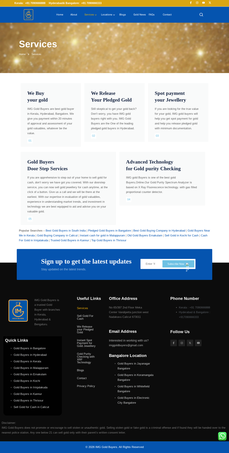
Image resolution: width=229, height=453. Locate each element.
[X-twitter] (210, 2)
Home (59, 14)
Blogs (122, 14)
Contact (167, 14)
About (73, 14)
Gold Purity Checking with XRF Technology (86, 358)
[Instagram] (197, 2)
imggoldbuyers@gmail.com (126, 345)
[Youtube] (203, 2)
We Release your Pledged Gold (85, 329)
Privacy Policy (86, 386)
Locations (106, 14)
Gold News (139, 14)
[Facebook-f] (190, 2)
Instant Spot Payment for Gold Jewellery (86, 343)
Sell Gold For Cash (85, 317)
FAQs (151, 14)
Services (89, 14)
